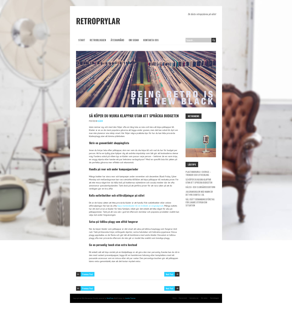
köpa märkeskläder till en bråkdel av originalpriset (140, 205)
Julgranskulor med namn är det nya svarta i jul (199, 193)
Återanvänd (117, 40)
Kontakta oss (151, 40)
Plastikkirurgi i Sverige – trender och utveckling (198, 173)
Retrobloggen (98, 40)
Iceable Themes (130, 298)
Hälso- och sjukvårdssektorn (200, 187)
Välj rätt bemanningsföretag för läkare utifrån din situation (200, 202)
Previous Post (87, 274)
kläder (100, 120)
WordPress (110, 298)
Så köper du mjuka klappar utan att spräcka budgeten (134, 115)
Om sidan (134, 40)
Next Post (169, 274)
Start (81, 40)
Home (174, 298)
